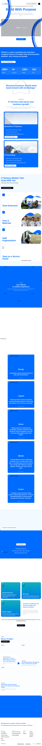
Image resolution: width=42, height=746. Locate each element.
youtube (31, 736)
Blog (2, 738)
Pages (2, 730)
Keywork (24, 733)
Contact (2, 740)
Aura (24, 731)
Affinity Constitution (5, 736)
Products (25, 730)
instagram (31, 735)
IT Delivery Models (15, 735)
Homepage (3, 731)
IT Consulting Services (16, 733)
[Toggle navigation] (39, 4)
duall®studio (39, 743)
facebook (31, 733)
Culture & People (4, 735)
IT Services (14, 730)
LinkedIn (31, 731)
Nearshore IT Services (16, 731)
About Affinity (4, 733)
